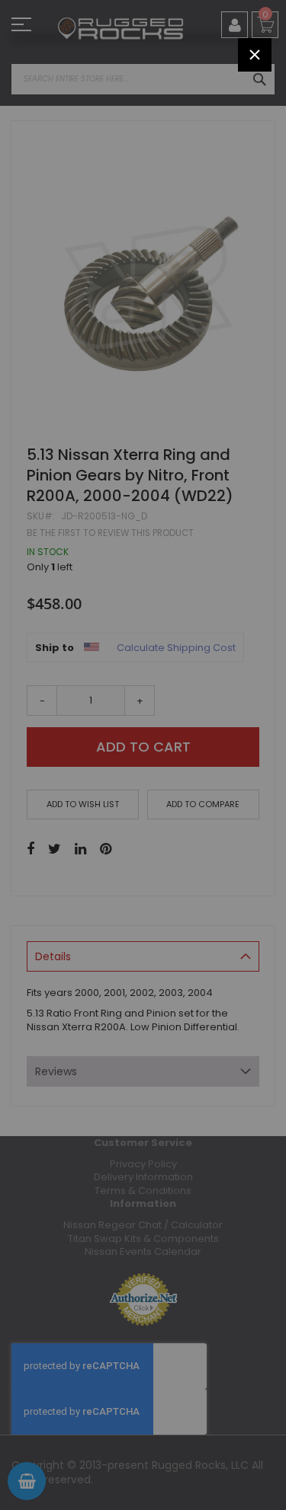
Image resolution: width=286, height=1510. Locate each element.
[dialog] (143, 755)
